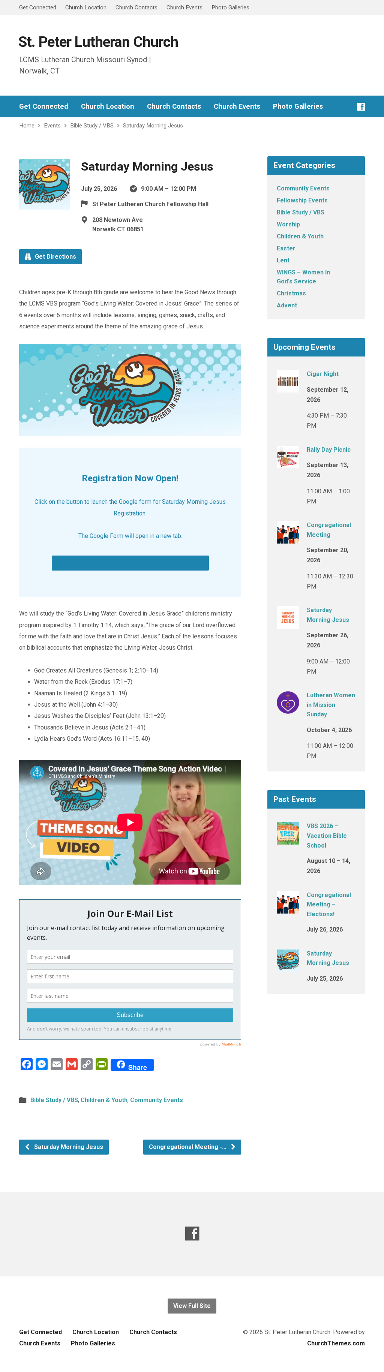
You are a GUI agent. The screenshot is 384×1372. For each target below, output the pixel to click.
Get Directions (54, 256)
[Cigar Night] (288, 387)
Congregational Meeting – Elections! (329, 904)
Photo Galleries (230, 7)
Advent (287, 305)
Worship (288, 224)
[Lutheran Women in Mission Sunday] (288, 708)
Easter (286, 248)
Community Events (156, 1100)
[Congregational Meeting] (288, 538)
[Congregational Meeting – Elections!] (288, 908)
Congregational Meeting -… (188, 1146)
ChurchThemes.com (336, 1343)
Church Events (184, 7)
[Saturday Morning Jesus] (288, 623)
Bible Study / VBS (92, 125)
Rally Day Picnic (329, 449)
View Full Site (192, 1305)
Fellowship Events (302, 200)
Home (26, 125)
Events (52, 125)
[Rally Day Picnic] (288, 462)
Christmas (291, 293)
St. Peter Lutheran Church (98, 41)
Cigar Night (323, 373)
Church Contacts (137, 7)
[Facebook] (361, 107)
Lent (283, 260)
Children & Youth (104, 1100)
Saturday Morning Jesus (153, 125)
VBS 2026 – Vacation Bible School (327, 835)
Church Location (85, 7)
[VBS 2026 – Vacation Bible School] (288, 839)
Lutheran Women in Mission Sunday (331, 705)
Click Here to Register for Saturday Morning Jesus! (130, 562)
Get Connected (37, 7)
